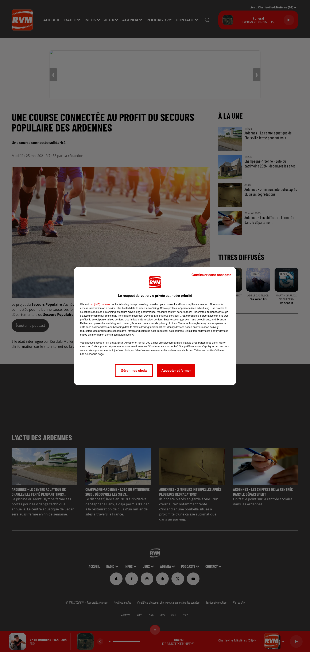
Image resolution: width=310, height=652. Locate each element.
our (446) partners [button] (100, 304)
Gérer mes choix (134, 370)
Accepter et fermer (176, 370)
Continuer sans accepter (211, 274)
